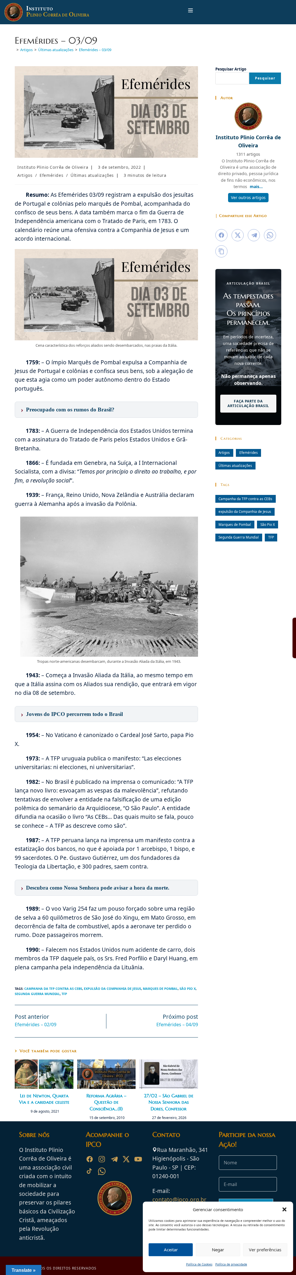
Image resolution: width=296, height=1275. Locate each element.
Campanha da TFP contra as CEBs (53, 988)
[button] (284, 1209)
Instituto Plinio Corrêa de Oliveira (52, 167)
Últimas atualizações (92, 175)
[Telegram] (114, 1159)
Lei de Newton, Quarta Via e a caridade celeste (44, 1099)
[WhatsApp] (102, 1171)
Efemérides (51, 175)
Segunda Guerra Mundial (37, 994)
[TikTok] (89, 1171)
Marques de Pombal (160, 988)
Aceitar (171, 1249)
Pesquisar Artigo (230, 69)
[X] (126, 1159)
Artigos (24, 175)
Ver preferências (265, 1249)
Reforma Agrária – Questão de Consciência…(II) (106, 1102)
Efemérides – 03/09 (95, 49)
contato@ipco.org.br (179, 1199)
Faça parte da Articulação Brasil (248, 403)
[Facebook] (89, 1159)
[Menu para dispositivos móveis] (190, 12)
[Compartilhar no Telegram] (254, 235)
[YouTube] (138, 1159)
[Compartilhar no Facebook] (221, 235)
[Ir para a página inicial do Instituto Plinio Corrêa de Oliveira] (114, 1197)
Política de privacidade (231, 1264)
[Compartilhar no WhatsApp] (270, 235)
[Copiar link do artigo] (221, 251)
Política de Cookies (199, 1264)
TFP (64, 994)
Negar (218, 1249)
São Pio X (188, 988)
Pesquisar (265, 78)
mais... (256, 186)
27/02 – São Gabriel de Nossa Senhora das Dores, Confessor (168, 1102)
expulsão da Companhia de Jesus (112, 988)
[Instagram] (102, 1159)
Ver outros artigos (248, 197)
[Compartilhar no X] (238, 235)
